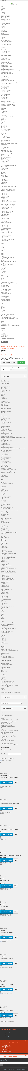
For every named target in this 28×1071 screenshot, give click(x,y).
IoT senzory (4, 132)
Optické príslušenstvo (6, 93)
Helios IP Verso (4, 200)
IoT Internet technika (5, 129)
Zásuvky (3, 121)
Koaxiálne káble (4, 123)
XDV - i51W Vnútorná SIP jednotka (10, 855)
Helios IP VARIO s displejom (7, 212)
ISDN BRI (3, 271)
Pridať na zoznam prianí (5, 785)
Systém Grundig (4, 17)
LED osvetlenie (4, 292)
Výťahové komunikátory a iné (7, 282)
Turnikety (3, 154)
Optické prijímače (5, 87)
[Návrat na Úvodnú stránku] (2, 368)
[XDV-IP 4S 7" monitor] (14, 921)
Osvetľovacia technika (6, 289)
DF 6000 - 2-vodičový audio (7, 257)
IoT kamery (3, 134)
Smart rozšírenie (5, 219)
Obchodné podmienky (8, 1036)
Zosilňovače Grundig (5, 59)
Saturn (2, 303)
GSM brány (3, 268)
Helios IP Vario (4, 208)
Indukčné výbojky (5, 302)
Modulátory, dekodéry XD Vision (8, 102)
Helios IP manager (5, 196)
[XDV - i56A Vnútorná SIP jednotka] (14, 791)
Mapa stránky (7, 1038)
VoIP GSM (3, 272)
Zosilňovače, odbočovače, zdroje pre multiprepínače (13, 70)
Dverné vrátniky (4, 176)
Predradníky (4, 313)
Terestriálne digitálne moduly (7, 735)
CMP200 (3, 33)
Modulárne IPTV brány (6, 19)
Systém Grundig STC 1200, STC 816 (9, 719)
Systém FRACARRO (6, 55)
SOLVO (3, 242)
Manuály (3, 718)
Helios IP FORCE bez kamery (8, 190)
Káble (2, 122)
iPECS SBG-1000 (5, 171)
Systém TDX (4, 52)
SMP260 (3, 26)
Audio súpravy (4, 236)
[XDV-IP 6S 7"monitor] (14, 895)
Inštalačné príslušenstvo (6, 199)
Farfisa (2, 233)
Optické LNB (4, 89)
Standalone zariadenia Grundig (8, 726)
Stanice (3, 37)
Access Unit (4, 221)
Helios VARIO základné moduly (8, 185)
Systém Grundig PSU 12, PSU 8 (8, 721)
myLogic (3, 251)
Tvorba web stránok (21, 1069)
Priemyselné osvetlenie (6, 297)
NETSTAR (3, 158)
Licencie (3, 162)
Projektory (3, 322)
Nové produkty (7, 1032)
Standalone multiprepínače (7, 75)
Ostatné (3, 127)
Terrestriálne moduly (5, 40)
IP (1, 48)
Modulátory (3, 47)
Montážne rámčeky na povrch (8, 204)
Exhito (2, 253)
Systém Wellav (4, 22)
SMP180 (3, 27)
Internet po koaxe (5, 56)
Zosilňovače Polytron (6, 61)
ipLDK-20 (3, 172)
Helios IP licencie (5, 224)
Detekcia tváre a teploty (6, 153)
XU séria (3, 281)
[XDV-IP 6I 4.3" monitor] (14, 972)
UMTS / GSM (4, 274)
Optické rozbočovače (6, 95)
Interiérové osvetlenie (6, 293)
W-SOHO (3, 169)
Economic (3, 309)
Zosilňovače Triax (5, 62)
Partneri (3, 12)
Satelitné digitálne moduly (7, 732)
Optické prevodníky (5, 94)
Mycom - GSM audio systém (7, 264)
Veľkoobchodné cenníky (6, 715)
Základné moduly (5, 160)
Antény (2, 112)
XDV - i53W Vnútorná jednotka (9, 777)
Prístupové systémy (5, 141)
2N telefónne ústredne (6, 157)
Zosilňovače (4, 58)
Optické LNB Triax (5, 91)
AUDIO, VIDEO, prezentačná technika (9, 318)
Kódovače (3, 107)
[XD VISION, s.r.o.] (14, 4)
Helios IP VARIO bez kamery (7, 210)
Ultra (2, 311)
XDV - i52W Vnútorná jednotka (9, 829)
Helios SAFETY (4, 182)
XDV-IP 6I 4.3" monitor (7, 984)
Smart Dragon (4, 304)
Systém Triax (4, 50)
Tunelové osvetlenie (5, 299)
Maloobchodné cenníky (6, 714)
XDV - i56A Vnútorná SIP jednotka (10, 803)
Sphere (2, 306)
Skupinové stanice (5, 16)
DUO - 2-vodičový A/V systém (8, 239)
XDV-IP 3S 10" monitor (7, 881)
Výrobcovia (7, 697)
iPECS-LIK (3, 175)
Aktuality (3, 8)
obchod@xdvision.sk (6, 1051)
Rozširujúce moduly (5, 203)
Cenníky (3, 712)
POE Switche (4, 139)
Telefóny (3, 249)
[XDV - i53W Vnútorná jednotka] (14, 766)
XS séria (3, 279)
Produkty (3, 13)
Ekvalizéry (3, 115)
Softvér (2, 729)
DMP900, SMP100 (5, 23)
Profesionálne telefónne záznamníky (9, 283)
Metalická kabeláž (5, 286)
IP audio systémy (5, 276)
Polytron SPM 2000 (5, 36)
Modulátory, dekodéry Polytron (8, 104)
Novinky (3, 9)
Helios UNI (3, 183)
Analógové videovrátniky (6, 151)
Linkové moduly (4, 161)
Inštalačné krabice (5, 265)
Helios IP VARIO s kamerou (7, 211)
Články (2, 728)
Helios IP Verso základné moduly (8, 201)
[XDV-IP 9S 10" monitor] (14, 946)
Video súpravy (4, 237)
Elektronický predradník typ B (8, 315)
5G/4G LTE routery (5, 137)
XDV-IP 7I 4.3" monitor (7, 1010)
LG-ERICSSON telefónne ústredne (9, 165)
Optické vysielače (5, 86)
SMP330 (3, 29)
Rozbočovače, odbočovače (7, 116)
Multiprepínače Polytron (6, 72)
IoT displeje (3, 133)
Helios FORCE (4, 180)
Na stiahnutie (4, 327)
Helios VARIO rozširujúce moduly (8, 186)
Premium (3, 310)
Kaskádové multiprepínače (7, 73)
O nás (5, 1034)
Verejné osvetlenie (5, 295)
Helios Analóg (4, 179)
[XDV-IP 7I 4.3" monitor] (14, 998)
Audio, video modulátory (6, 41)
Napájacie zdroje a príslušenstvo (8, 256)
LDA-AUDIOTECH (5, 320)
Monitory (3, 148)
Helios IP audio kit (5, 218)
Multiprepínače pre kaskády (7, 69)
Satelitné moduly (5, 38)
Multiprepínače (4, 65)
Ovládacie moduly (5, 147)
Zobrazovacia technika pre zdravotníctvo (10, 325)
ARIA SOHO (4, 166)
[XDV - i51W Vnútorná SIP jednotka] (14, 843)
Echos (2, 254)
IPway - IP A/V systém (6, 263)
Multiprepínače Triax (5, 77)
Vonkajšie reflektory (5, 296)
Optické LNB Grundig (6, 90)
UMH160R (3, 24)
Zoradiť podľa (4, 753)
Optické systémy (5, 84)
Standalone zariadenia (6, 44)
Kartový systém (4, 197)
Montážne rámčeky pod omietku (8, 205)
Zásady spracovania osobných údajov (9, 744)
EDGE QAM (4, 31)
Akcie (2, 11)
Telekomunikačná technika (7, 140)
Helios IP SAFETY (5, 193)
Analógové (3, 270)
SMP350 (3, 30)
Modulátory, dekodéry (6, 101)
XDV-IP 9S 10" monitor (7, 958)
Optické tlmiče (4, 97)
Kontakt (3, 328)
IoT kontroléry (4, 136)
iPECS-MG (3, 173)
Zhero (2, 250)
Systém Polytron (5, 34)
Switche (3, 275)
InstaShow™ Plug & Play (7, 324)
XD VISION (3, 267)
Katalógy (3, 716)
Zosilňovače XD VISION (6, 63)
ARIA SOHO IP (4, 168)
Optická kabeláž (4, 285)
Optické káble (4, 98)
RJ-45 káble (4, 126)
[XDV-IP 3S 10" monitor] (14, 869)
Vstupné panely (4, 240)
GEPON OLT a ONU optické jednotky (9, 143)
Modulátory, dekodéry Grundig (8, 105)
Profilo (2, 246)
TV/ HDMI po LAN (5, 100)
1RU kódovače (4, 109)
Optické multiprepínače (6, 83)
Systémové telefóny (5, 164)
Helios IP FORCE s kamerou (7, 192)
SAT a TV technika (5, 15)
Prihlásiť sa (3, 0)
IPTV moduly (4, 733)
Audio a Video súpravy (6, 235)
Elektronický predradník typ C (8, 317)
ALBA (2, 243)
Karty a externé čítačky (6, 222)
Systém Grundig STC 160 (7, 722)
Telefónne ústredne (5, 155)
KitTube (3, 307)
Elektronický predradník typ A (7, 314)
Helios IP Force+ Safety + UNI (8, 189)
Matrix (2, 244)
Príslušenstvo (4, 20)
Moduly (2, 118)
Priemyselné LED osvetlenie (7, 290)
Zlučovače (3, 119)
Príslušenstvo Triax (5, 51)
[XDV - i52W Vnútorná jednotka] (14, 817)
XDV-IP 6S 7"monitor (6, 907)
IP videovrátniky (4, 146)
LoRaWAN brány (5, 130)
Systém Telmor (4, 54)
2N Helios (3, 178)
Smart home (4, 144)
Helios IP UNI (4, 194)
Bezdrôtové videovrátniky (7, 150)
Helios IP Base (4, 229)
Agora (2, 247)
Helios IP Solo (4, 225)
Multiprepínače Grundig (6, 66)
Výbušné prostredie (5, 300)
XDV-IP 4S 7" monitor (6, 932)
